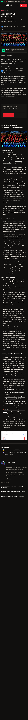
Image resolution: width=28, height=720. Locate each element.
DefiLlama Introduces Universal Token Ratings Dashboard (12, 486)
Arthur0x (3, 61)
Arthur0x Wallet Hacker (17, 185)
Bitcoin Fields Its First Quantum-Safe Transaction (12, 496)
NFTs (8, 10)
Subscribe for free (8, 114)
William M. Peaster (8, 26)
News (2, 10)
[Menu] (2, 5)
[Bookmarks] (2, 29)
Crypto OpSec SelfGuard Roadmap (14, 392)
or (15, 108)
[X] (7, 479)
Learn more (23, 1)
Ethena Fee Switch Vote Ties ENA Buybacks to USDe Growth (13, 492)
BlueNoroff (9, 250)
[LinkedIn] (10, 479)
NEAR (5, 1)
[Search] (18, 5)
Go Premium (23, 5)
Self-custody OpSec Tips (11, 389)
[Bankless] (8, 5)
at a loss (16, 192)
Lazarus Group (11, 208)
